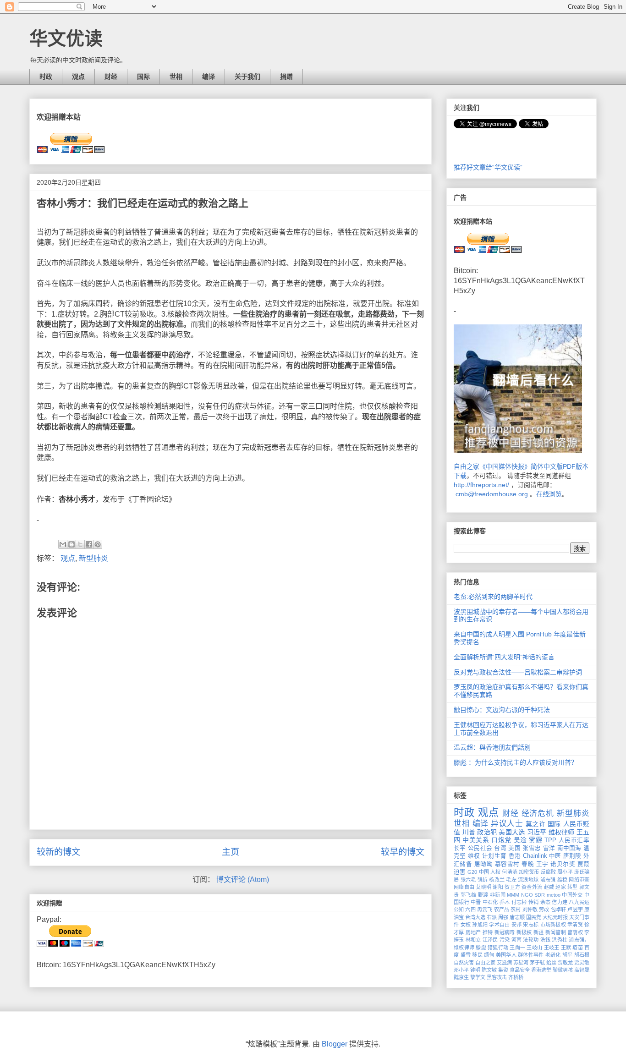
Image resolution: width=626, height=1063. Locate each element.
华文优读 (66, 38)
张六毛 (468, 879)
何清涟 (509, 872)
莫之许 (536, 823)
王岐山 (534, 947)
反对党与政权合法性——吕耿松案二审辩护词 (518, 672)
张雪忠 (531, 848)
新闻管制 (555, 932)
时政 (45, 76)
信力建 (559, 902)
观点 (78, 76)
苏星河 (520, 962)
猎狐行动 (498, 947)
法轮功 (530, 939)
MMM (513, 895)
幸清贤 (575, 924)
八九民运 (579, 902)
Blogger (334, 1044)
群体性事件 (531, 955)
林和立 (473, 939)
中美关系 (475, 840)
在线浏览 (549, 494)
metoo (553, 895)
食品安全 (520, 970)
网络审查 (579, 879)
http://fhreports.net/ (481, 484)
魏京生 (461, 977)
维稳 (562, 879)
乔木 (505, 902)
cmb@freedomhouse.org (492, 494)
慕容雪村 (507, 864)
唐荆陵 (572, 856)
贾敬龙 (565, 962)
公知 (459, 909)
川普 (469, 832)
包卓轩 (558, 909)
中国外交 (572, 895)
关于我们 (247, 76)
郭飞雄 (468, 895)
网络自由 (464, 887)
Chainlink (535, 856)
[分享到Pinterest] (97, 544)
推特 (488, 932)
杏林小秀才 (77, 499)
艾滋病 (504, 962)
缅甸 (489, 955)
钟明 (475, 970)
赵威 (549, 887)
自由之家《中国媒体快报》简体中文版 (508, 466)
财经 (110, 76)
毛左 (511, 879)
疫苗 (577, 947)
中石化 (490, 902)
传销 (533, 902)
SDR (539, 895)
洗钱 (545, 939)
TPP (550, 840)
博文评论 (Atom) (242, 879)
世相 (176, 76)
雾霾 (535, 840)
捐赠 (286, 76)
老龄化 (553, 955)
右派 (492, 917)
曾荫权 (575, 932)
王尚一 (517, 947)
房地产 (473, 932)
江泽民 (490, 939)
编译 (208, 76)
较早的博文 (402, 852)
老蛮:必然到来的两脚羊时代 (493, 596)
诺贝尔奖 (562, 864)
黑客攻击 (497, 977)
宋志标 (530, 924)
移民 (477, 955)
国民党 (533, 917)
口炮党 (501, 840)
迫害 (460, 872)
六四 (470, 909)
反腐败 (548, 872)
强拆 (483, 879)
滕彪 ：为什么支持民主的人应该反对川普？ (515, 762)
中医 (555, 856)
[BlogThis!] (71, 544)
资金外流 (532, 887)
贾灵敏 (581, 962)
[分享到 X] (80, 544)
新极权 (524, 932)
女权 (466, 924)
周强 (503, 917)
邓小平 (461, 970)
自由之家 (485, 962)
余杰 (545, 902)
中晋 (476, 902)
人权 (495, 872)
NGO (527, 895)
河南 (516, 939)
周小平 (564, 872)
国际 (143, 76)
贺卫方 (512, 887)
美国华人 (506, 955)
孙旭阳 (480, 924)
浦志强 (548, 879)
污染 (505, 939)
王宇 (542, 864)
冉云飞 (484, 909)
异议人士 (507, 823)
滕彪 (481, 947)
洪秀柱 (559, 939)
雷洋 (549, 848)
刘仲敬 (530, 909)
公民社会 (480, 848)
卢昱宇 (574, 909)
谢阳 (498, 887)
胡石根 (582, 955)
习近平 (537, 832)
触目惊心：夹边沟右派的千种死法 (502, 709)
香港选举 (541, 970)
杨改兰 (497, 879)
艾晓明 (483, 887)
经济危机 (538, 813)
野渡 (483, 895)
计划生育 (494, 856)
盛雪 (466, 955)
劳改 (544, 909)
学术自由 (499, 924)
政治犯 (487, 832)
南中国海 (569, 848)
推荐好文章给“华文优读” (488, 167)
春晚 (528, 864)
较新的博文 (58, 852)
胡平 (567, 955)
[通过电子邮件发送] (62, 544)
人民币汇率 (574, 840)
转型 (572, 887)
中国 (484, 872)
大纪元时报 (555, 917)
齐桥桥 (515, 977)
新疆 (538, 932)
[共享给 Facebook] (88, 544)
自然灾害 (464, 962)
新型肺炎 (93, 558)
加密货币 (529, 872)
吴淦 (520, 840)
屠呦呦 (483, 864)
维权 (474, 856)
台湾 (500, 848)
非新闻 (497, 895)
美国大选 (512, 832)
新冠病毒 (504, 932)
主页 (230, 852)
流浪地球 (528, 879)
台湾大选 (475, 917)
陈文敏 (489, 970)
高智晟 (581, 970)
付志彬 (519, 902)
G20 (472, 872)
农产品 (501, 909)
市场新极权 (553, 924)
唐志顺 (517, 917)
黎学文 (477, 977)
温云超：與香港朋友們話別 (492, 747)
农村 (516, 909)
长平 (460, 848)
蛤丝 (551, 962)
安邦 (516, 924)
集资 (503, 970)
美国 (514, 848)
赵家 (560, 887)
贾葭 (583, 864)
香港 (515, 856)
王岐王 (552, 947)
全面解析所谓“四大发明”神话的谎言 (504, 657)
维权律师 (562, 832)
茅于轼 (537, 962)
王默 (566, 947)
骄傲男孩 (563, 970)
